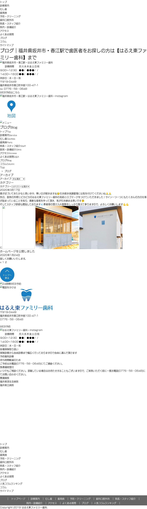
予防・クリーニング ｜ (82, 498)
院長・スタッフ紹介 (10, 23)
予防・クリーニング (10, 16)
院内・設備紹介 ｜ (36, 503)
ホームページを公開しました (17, 251)
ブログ (3, 38)
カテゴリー (5, 186)
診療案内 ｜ (37, 498)
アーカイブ (5, 178)
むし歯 (3, 9)
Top (2, 167)
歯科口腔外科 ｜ (105, 498)
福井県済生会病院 (9, 381)
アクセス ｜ (54, 503)
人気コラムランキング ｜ (107, 503)
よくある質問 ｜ (71, 503)
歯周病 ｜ (63, 498)
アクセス (4, 30)
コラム (3, 41)
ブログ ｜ (87, 503)
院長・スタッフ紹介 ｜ (127, 498)
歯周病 (3, 12)
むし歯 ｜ (51, 498)
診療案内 (4, 5)
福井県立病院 (7, 385)
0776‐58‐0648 (11, 319)
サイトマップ (6, 45)
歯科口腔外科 (7, 20)
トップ (3, 2)
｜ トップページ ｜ (18, 498)
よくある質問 (7, 34)
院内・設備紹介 (8, 27)
